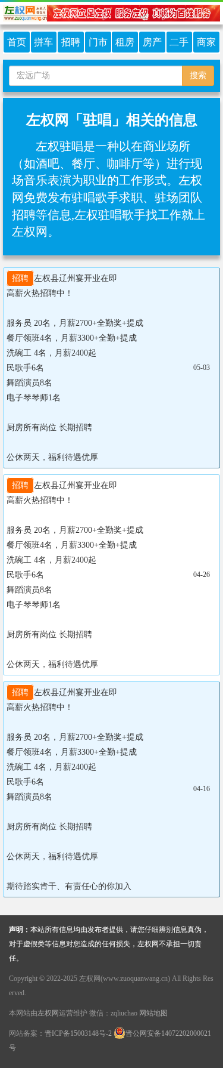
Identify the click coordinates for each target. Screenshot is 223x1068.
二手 (179, 42)
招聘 (70, 42)
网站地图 (153, 1013)
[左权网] (111, 12)
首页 (16, 42)
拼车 (43, 42)
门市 (98, 42)
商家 (206, 42)
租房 (124, 42)
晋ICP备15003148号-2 (78, 1033)
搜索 (198, 75)
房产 (152, 42)
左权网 (48, 1013)
